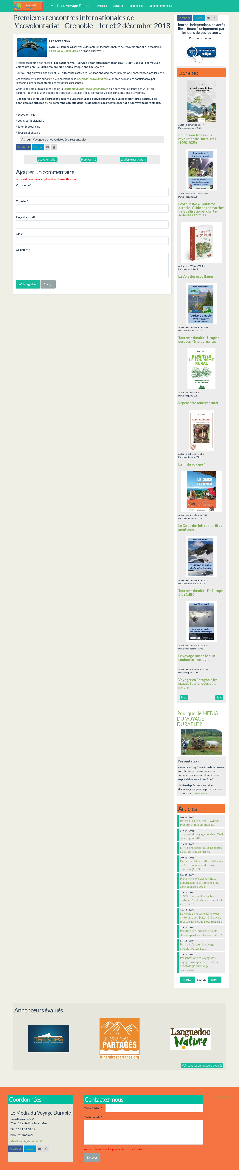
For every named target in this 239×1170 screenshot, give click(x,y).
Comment (23, 249)
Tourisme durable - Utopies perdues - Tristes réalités (198, 340)
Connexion (222, 1097)
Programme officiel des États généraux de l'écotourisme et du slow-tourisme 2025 (199, 882)
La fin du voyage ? (191, 464)
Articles (102, 5)
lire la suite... (201, 793)
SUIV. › (215, 979)
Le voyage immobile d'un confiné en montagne (196, 658)
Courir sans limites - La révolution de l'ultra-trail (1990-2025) (197, 139)
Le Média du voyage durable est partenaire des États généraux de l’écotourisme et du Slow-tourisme (201, 917)
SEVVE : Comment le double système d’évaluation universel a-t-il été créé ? (201, 900)
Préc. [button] (184, 697)
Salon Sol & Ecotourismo (64, 50)
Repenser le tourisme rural (198, 403)
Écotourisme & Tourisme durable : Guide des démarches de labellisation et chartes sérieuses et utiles (201, 209)
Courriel (22, 201)
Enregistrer (29, 284)
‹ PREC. (187, 979)
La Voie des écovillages (196, 276)
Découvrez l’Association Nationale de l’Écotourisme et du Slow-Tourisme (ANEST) (201, 865)
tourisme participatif (133, 159)
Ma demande (93, 1117)
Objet (20, 233)
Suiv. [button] (219, 697)
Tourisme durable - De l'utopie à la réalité (201, 593)
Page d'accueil (25, 217)
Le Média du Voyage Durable (68, 5)
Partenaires (135, 5)
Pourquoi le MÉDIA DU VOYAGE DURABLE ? (197, 718)
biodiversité (88, 159)
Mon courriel (93, 1108)
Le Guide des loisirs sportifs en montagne (201, 527)
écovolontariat (47, 159)
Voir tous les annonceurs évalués (202, 1065)
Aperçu (48, 284)
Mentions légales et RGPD (27, 1141)
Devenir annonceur (161, 5)
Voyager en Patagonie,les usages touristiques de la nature (198, 683)
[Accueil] (29, 6)
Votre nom (23, 185)
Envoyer (92, 1157)
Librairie (117, 5)
